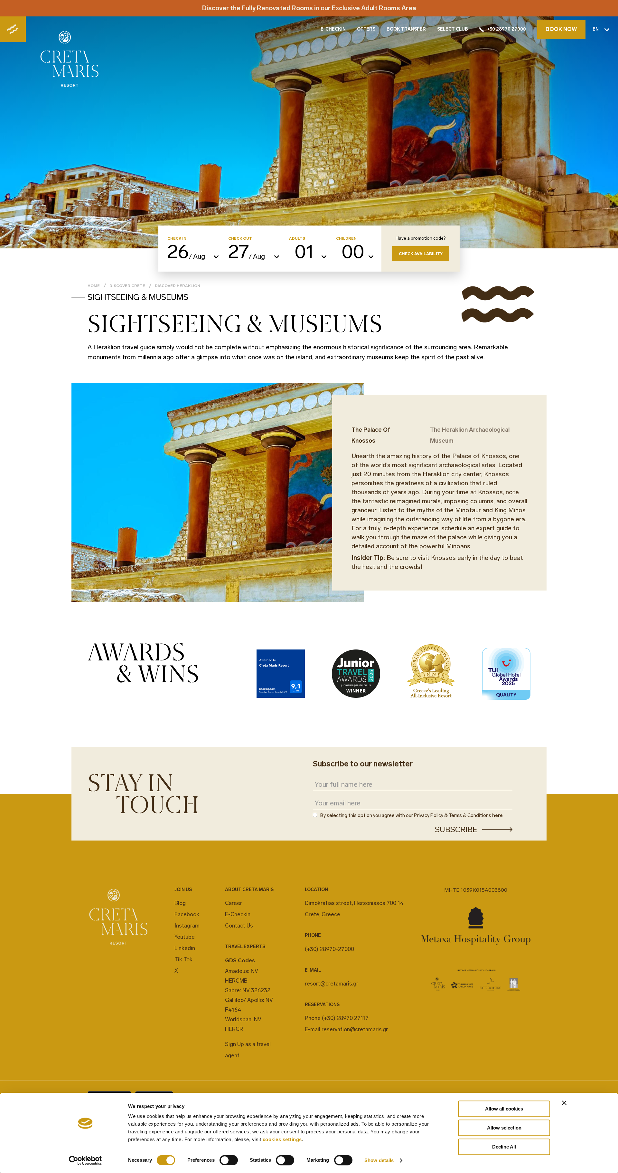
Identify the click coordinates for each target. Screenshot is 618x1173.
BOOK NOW (561, 29)
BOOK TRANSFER (406, 29)
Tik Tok (183, 959)
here (497, 815)
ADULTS (297, 238)
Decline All (504, 1146)
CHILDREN (346, 238)
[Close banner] (564, 1103)
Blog (180, 903)
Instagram (187, 925)
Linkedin (184, 948)
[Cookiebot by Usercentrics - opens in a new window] (85, 1160)
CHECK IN (176, 238)
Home (94, 286)
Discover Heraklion (177, 286)
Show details (379, 1160)
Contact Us (239, 925)
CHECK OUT (240, 238)
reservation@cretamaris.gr (355, 1029)
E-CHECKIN (333, 29)
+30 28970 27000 (506, 29)
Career (233, 903)
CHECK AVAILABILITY (421, 253)
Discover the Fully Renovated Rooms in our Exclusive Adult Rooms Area (309, 8)
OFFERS (366, 29)
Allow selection (504, 1127)
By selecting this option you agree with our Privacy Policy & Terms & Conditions (411, 815)
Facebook (186, 914)
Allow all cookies (504, 1108)
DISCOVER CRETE (127, 286)
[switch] (229, 1160)
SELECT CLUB (452, 29)
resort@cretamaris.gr (331, 983)
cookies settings (282, 1139)
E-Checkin (237, 914)
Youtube (184, 937)
